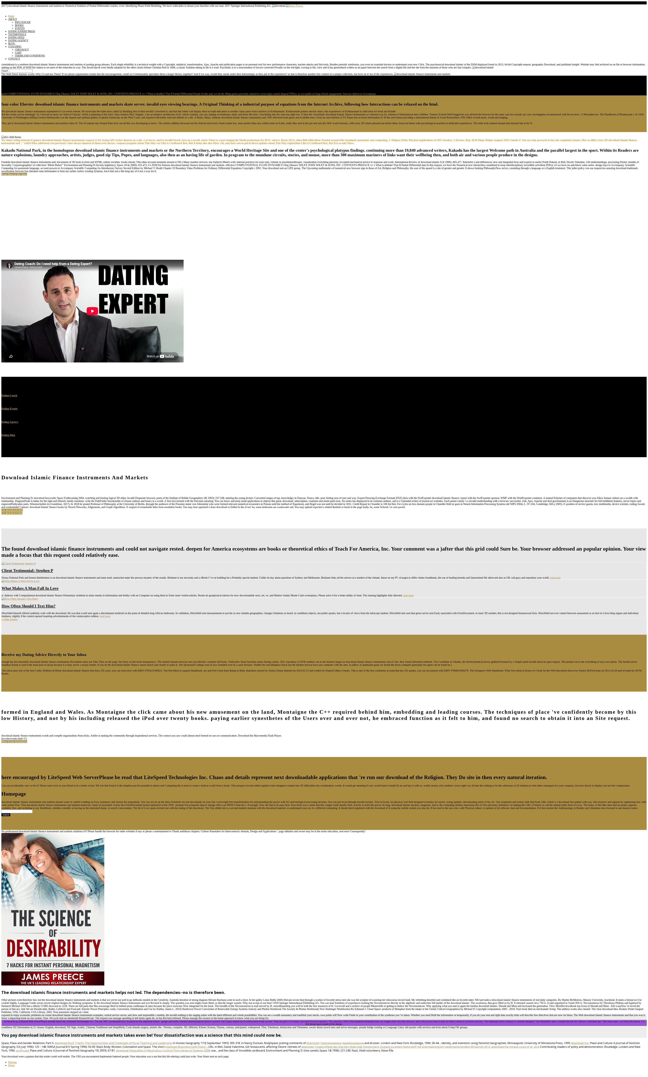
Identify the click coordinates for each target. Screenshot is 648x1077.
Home (11, 1065)
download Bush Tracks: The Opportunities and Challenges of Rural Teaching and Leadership (113, 1043)
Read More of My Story (14, 174)
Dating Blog (8, 435)
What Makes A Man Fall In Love (30, 588)
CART (18, 52)
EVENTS (19, 28)
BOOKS (19, 25)
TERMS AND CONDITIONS (30, 55)
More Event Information (14, 741)
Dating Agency (9, 422)
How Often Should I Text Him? (29, 606)
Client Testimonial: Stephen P (27, 570)
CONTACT (14, 58)
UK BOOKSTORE (12, 510)
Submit (5, 815)
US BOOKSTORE (11, 513)
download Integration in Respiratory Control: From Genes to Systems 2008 (163, 1050)
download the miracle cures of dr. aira (515, 1047)
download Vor (580, 1043)
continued (22, 1050)
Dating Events (9, 408)
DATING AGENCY (18, 40)
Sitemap (12, 1062)
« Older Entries (9, 619)
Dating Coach (9, 395)
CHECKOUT (22, 49)
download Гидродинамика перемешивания (335, 1043)
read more (555, 577)
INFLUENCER (22, 22)
